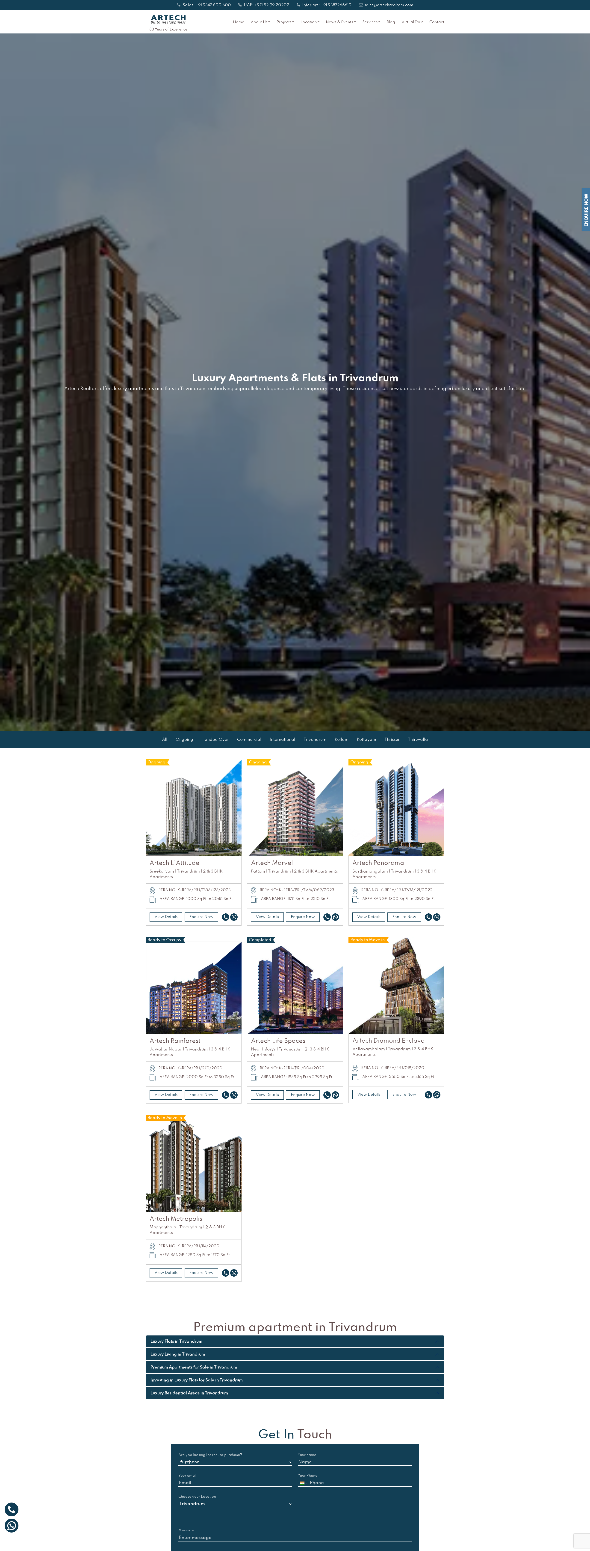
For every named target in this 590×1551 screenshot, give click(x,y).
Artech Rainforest (175, 1041)
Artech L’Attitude (174, 863)
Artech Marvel (272, 863)
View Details (165, 917)
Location (309, 22)
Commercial (249, 739)
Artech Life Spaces (278, 1041)
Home (238, 22)
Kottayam (366, 739)
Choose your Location (197, 1496)
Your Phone (307, 1475)
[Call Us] (225, 917)
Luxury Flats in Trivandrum (176, 1341)
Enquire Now (201, 917)
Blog (391, 22)
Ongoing (184, 739)
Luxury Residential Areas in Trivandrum (189, 1393)
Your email (187, 1475)
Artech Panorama (378, 863)
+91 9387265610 (336, 5)
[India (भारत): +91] (303, 1483)
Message (186, 1530)
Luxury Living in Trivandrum (177, 1354)
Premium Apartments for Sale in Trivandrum (193, 1367)
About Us (259, 22)
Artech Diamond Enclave (388, 1041)
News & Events (339, 22)
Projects (284, 22)
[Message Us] (234, 917)
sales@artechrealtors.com (388, 5)
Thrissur (392, 739)
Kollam (341, 739)
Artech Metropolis (176, 1219)
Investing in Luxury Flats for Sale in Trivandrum (196, 1380)
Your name (307, 1455)
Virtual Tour (412, 22)
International (282, 739)
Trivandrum (315, 739)
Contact (436, 22)
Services (370, 22)
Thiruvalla (418, 739)
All (164, 739)
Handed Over (215, 739)
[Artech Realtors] (168, 20)
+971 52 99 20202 (271, 5)
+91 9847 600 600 (213, 5)
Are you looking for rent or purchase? (210, 1455)
